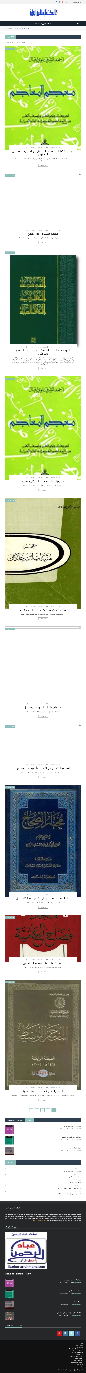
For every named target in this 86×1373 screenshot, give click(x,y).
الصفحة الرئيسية (78, 1360)
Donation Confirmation (76, 1349)
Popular (20, 1120)
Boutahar (56, 147)
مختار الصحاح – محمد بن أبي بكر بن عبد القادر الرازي (43, 898)
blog (81, 1343)
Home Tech (79, 1354)
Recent (29, 1120)
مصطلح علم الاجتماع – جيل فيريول (43, 707)
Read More (43, 165)
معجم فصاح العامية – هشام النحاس (43, 963)
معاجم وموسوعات (10, 48)
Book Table (79, 1345)
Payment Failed (78, 1358)
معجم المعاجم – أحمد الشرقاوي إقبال (43, 481)
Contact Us (79, 1347)
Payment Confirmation (76, 1356)
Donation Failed (78, 1351)
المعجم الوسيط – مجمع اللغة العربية (43, 1091)
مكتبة (81, 1368)
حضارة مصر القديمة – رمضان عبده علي (69, 1313)
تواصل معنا (80, 1364)
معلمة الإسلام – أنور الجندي (43, 233)
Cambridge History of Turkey (72, 1126)
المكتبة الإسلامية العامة (77, 1362)
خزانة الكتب (80, 1366)
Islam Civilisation (75, 1148)
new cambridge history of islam (71, 1137)
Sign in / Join (77, 2)
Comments (10, 1120)
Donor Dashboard (77, 1353)
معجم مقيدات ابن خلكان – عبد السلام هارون (43, 609)
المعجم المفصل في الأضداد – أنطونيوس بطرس (43, 768)
